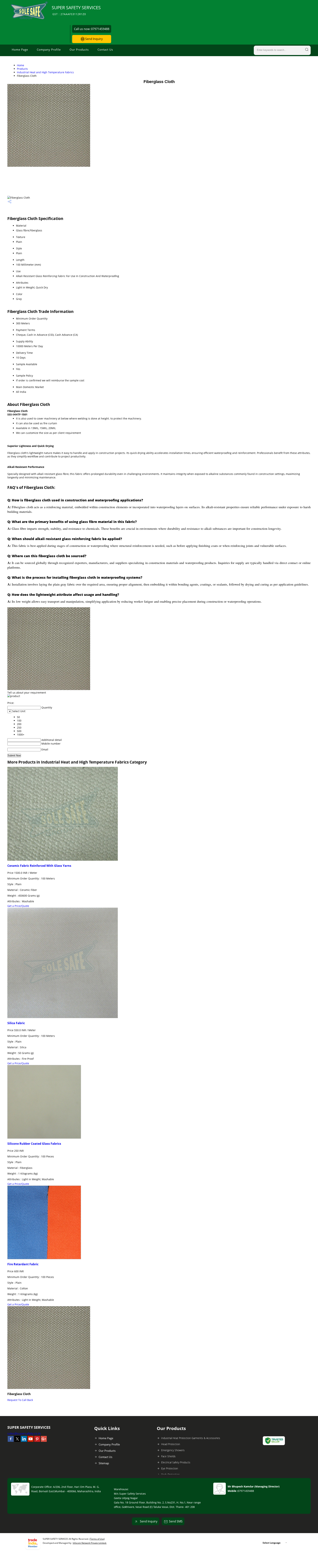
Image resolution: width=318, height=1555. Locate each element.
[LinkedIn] (24, 1441)
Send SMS (176, 1521)
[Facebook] (11, 1441)
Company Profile (49, 49)
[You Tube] (30, 1441)
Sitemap (104, 1463)
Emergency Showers (173, 1450)
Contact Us (105, 49)
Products (22, 68)
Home (20, 65)
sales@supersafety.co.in (24, 1433)
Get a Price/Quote (18, 906)
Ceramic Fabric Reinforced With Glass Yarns (39, 866)
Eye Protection (169, 1468)
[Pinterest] (37, 1441)
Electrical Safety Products (175, 1462)
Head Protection (170, 1444)
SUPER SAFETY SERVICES (76, 10)
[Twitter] (17, 1441)
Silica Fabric (16, 1023)
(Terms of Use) (97, 1538)
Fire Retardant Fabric (22, 1264)
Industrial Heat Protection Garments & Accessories (190, 1438)
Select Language (271, 1542)
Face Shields (168, 1456)
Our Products (79, 49)
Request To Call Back (20, 1400)
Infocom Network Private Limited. (90, 1543)
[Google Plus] (44, 1441)
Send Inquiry (93, 39)
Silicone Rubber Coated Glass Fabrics (34, 1144)
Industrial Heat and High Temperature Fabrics (45, 72)
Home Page (20, 49)
